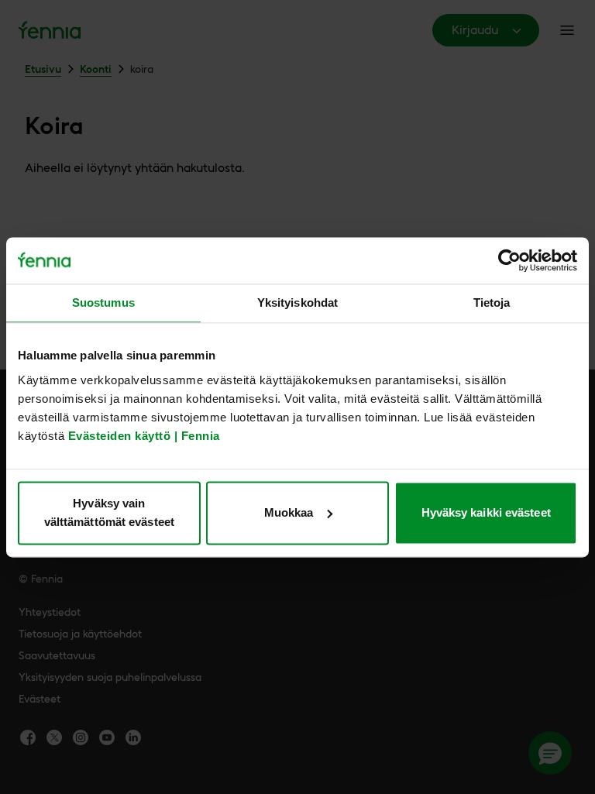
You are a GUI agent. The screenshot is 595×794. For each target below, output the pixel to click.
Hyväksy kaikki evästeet (486, 512)
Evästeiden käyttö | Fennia (144, 435)
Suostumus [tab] (103, 302)
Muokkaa (289, 512)
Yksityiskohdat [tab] (297, 302)
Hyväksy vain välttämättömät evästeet (109, 512)
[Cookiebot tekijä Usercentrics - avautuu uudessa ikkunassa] (509, 260)
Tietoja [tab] (492, 302)
